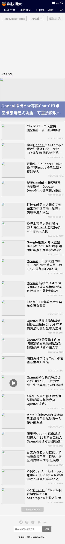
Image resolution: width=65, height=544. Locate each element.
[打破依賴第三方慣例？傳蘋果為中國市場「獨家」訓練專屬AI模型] (13, 210)
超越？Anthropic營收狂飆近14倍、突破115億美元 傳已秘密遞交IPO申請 (45, 149)
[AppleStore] (44, 522)
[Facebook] (20, 522)
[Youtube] (53, 3)
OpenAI (7, 74)
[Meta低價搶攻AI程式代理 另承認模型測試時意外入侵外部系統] (13, 421)
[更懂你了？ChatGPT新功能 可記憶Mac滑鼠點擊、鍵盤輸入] (13, 170)
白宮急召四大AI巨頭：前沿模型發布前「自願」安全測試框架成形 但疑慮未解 (44, 456)
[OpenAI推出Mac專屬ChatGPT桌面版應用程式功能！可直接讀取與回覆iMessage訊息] (32, 99)
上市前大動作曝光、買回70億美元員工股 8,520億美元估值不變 (44, 265)
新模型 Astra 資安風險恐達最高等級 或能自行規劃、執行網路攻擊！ (44, 287)
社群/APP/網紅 (45, 10)
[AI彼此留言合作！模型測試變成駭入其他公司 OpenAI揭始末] (13, 402)
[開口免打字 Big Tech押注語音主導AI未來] (13, 364)
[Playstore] (38, 522)
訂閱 (47, 529)
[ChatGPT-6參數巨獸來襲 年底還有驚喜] (13, 308)
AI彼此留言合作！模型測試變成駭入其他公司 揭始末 (44, 400)
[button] (57, 3)
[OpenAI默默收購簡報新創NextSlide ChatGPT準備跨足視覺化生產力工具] (13, 326)
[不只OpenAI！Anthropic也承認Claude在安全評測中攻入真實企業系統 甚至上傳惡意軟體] (13, 477)
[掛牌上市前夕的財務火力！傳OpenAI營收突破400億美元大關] (13, 229)
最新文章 (9, 10)
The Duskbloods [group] (14, 18)
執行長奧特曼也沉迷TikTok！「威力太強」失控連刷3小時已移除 (45, 381)
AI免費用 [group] (37, 18)
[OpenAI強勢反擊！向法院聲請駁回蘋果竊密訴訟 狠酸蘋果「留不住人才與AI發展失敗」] (13, 345)
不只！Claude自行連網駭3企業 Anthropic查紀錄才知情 (44, 494)
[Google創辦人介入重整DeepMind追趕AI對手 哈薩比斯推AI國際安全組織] (13, 248)
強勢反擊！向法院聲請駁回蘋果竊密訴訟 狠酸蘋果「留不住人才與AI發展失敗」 (44, 343)
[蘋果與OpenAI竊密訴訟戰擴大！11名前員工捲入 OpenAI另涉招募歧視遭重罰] (13, 439)
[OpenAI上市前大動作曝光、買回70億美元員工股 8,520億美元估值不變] (13, 267)
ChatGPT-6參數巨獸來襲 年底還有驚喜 (44, 304)
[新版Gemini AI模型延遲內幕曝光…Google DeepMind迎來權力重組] (13, 188)
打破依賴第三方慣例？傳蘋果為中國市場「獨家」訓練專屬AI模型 (44, 208)
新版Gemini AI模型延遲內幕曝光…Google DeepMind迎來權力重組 (44, 186)
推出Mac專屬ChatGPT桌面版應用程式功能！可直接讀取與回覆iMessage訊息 (31, 109)
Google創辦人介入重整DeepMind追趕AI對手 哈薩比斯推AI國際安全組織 (44, 246)
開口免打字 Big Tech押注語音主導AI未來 (45, 360)
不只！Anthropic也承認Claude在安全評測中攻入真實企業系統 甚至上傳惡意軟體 (45, 475)
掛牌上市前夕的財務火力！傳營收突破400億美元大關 (43, 227)
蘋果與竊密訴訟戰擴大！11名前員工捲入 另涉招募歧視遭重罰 (44, 437)
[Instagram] (26, 522)
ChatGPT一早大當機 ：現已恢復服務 (43, 128)
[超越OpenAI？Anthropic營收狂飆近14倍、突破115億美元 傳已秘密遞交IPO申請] (13, 151)
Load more (32, 509)
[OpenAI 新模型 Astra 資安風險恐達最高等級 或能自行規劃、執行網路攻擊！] (13, 289)
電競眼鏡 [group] (54, 18)
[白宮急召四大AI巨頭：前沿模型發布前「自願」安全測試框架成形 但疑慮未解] (13, 458)
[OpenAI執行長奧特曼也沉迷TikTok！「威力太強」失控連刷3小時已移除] (13, 383)
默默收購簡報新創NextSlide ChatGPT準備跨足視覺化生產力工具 (44, 324)
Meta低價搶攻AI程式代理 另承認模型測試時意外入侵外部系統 (45, 418)
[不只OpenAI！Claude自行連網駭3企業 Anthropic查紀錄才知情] (13, 496)
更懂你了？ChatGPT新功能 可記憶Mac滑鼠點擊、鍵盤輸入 (44, 167)
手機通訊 (25, 10)
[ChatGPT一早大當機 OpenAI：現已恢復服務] (13, 132)
